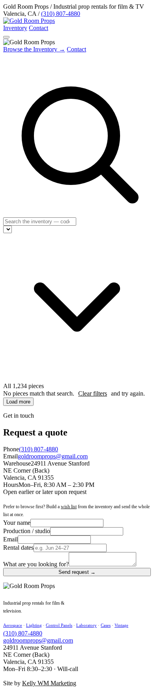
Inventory (15, 28)
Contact (38, 28)
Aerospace (12, 625)
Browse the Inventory (34, 49)
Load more (18, 402)
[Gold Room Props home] (29, 20)
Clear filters (92, 393)
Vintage (121, 625)
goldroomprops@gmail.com (53, 456)
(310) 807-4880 (60, 13)
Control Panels (59, 625)
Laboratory (86, 625)
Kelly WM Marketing (49, 683)
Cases (106, 625)
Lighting (34, 625)
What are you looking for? (36, 564)
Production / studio (26, 531)
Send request (77, 572)
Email (10, 539)
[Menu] (6, 37)
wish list (69, 506)
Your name (16, 522)
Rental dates (18, 547)
